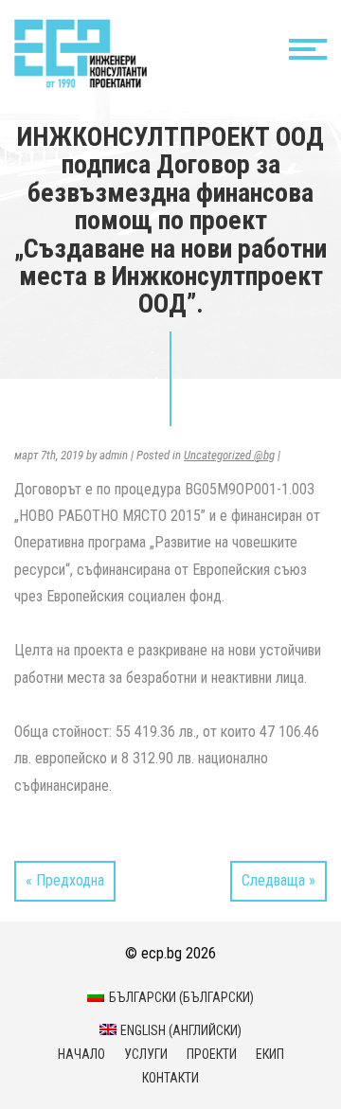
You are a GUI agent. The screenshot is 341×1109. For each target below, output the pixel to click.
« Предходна (65, 880)
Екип (270, 1054)
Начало (81, 1054)
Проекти (212, 1054)
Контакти (170, 1077)
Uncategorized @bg (229, 455)
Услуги (146, 1054)
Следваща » (278, 880)
